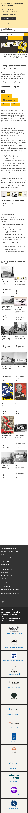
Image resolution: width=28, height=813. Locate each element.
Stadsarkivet (4, 564)
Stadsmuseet (4, 554)
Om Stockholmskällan (6, 575)
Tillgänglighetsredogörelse (7, 578)
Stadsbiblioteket (5, 561)
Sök (26, 34)
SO (3, 91)
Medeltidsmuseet (5, 558)
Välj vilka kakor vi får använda (11, 23)
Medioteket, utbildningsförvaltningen (10, 551)
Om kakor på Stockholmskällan (8, 14)
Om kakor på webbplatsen (7, 582)
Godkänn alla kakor (8, 18)
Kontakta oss (4, 572)
